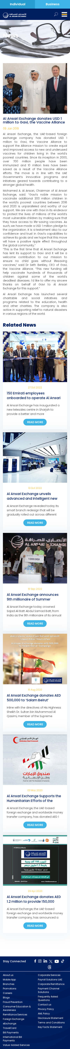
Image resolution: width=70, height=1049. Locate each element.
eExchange (9, 1023)
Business (53, 4)
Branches (8, 984)
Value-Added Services (16, 1045)
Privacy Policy (46, 1009)
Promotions (9, 988)
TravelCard (9, 1028)
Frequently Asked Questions (48, 998)
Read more (35, 422)
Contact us (44, 1004)
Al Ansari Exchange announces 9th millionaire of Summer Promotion (33, 599)
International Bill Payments (12, 1038)
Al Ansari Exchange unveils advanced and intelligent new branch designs (32, 498)
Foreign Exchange (13, 1019)
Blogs (6, 997)
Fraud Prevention (13, 1002)
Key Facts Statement (50, 1027)
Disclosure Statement (50, 1018)
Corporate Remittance (51, 984)
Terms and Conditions (51, 1022)
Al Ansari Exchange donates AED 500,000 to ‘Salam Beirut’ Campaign (34, 700)
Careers (7, 993)
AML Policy (44, 1013)
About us (8, 975)
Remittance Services (15, 1014)
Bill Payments (11, 1032)
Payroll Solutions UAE (50, 979)
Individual (17, 4)
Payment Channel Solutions (48, 990)
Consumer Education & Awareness (17, 1008)
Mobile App (9, 979)
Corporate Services (49, 975)
